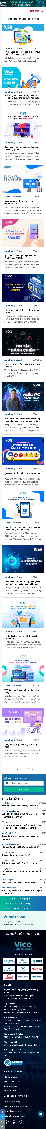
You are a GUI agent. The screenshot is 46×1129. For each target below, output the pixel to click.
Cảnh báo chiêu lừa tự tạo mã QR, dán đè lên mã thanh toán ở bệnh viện (23, 815)
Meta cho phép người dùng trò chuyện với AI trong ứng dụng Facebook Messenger (21, 826)
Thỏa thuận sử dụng (12, 1102)
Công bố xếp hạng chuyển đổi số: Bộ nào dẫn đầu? (22, 873)
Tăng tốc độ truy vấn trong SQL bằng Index (20, 745)
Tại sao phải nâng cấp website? (16, 855)
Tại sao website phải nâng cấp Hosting (19, 863)
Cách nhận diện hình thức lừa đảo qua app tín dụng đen (21, 148)
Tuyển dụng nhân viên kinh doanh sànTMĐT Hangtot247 (21, 837)
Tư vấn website (8, 852)
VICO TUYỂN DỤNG (9, 833)
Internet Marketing (9, 888)
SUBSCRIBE (24, 789)
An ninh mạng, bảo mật (13, 48)
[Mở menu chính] (4, 11)
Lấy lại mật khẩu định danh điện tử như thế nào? (21, 311)
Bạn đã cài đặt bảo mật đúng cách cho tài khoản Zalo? (21, 202)
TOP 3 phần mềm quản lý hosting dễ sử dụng (21, 691)
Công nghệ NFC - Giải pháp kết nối (20, 898)
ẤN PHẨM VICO (10, 1091)
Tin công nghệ (7, 880)
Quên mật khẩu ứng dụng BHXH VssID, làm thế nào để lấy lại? (21, 256)
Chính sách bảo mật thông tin (15, 1106)
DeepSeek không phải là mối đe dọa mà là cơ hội (23, 882)
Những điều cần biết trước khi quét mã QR (20, 847)
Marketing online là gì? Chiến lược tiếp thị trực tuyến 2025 (22, 892)
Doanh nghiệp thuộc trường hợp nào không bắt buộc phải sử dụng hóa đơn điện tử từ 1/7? (21, 96)
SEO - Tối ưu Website (12, 1082)
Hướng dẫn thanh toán (12, 1111)
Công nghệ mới (7, 822)
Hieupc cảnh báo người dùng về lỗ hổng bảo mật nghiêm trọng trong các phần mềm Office (22, 420)
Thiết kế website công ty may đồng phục (20, 806)
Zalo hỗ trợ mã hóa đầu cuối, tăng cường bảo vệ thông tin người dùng (22, 528)
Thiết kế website (8, 803)
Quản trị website (10, 1086)
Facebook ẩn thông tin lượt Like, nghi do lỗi (22, 474)
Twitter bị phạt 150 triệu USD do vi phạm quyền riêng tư (22, 637)
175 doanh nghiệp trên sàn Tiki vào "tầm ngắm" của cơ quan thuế (22, 53)
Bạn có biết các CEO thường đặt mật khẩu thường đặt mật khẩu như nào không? (23, 582)
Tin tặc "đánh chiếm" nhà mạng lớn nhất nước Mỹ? (22, 365)
